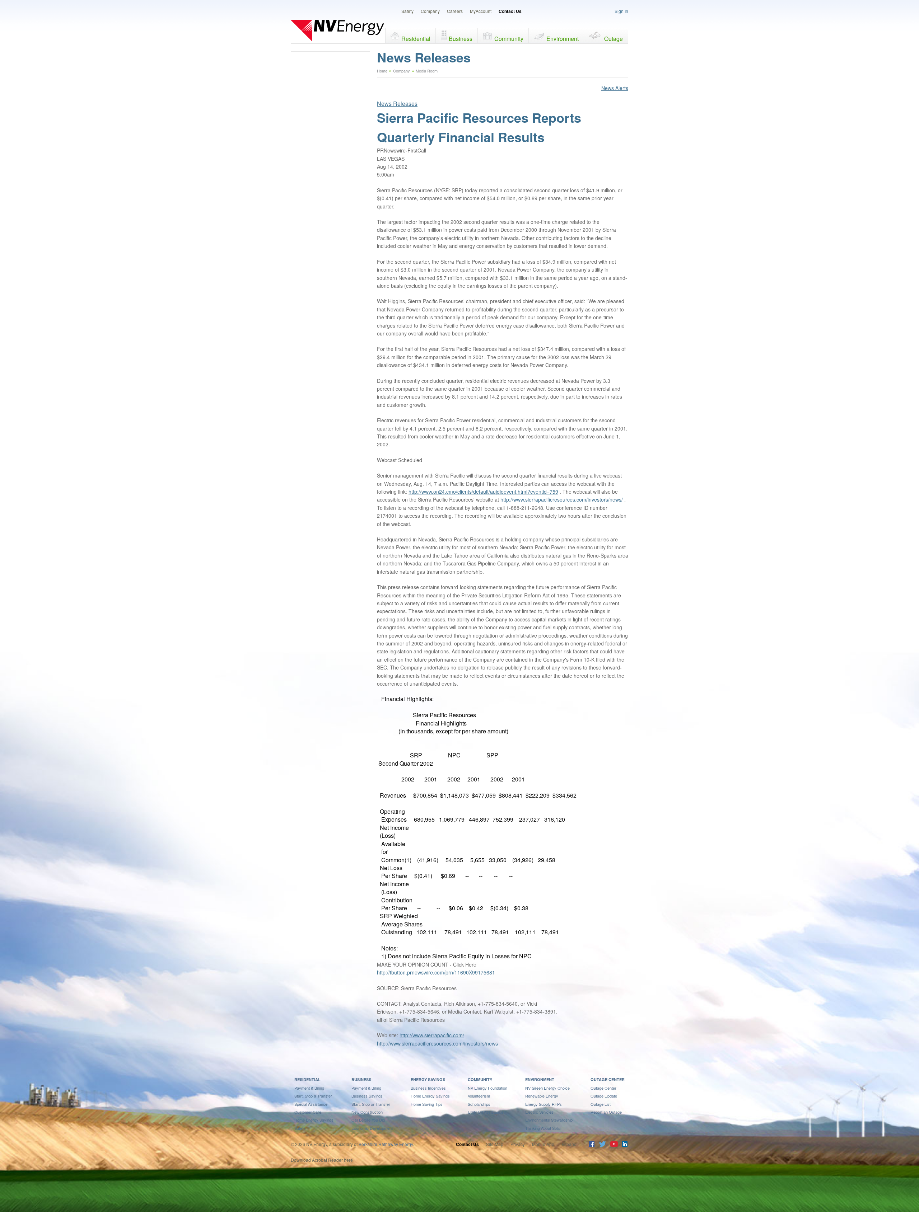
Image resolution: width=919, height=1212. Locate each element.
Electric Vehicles (539, 1112)
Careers (455, 11)
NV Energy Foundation (487, 1088)
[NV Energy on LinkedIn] (625, 1145)
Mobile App (543, 1144)
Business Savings (367, 1096)
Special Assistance (310, 1104)
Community (508, 38)
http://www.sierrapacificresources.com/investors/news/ (561, 499)
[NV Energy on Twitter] (602, 1145)
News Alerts (614, 87)
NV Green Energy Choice (547, 1088)
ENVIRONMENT (539, 1079)
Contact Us (510, 11)
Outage (613, 38)
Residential (415, 38)
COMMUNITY (480, 1079)
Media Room (427, 71)
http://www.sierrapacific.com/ (432, 1035)
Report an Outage (606, 1112)
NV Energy (337, 30)
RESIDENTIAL (307, 1079)
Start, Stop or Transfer (370, 1104)
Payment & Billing (309, 1088)
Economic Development (372, 1128)
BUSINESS (361, 1079)
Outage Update (604, 1096)
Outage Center (603, 1088)
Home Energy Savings (313, 1120)
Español (569, 1144)
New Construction (367, 1112)
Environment (562, 38)
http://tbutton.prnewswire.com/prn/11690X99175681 (436, 972)
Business (460, 38)
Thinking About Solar (543, 1128)
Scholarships (479, 1104)
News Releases (397, 103)
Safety (407, 11)
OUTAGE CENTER (608, 1079)
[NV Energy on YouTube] (614, 1145)
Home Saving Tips (427, 1104)
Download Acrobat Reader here (322, 1160)
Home (382, 71)
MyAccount (480, 11)
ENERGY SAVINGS (428, 1079)
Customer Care (307, 1112)
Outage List (601, 1104)
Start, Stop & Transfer (313, 1096)
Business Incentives (428, 1088)
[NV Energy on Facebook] (591, 1145)
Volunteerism (479, 1096)
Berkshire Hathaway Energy (386, 1144)
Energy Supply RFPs (543, 1104)
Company (430, 11)
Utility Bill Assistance (485, 1112)
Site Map (494, 1144)
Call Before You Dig (368, 1120)
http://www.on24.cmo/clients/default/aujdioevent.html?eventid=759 (483, 491)
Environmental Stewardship (549, 1120)
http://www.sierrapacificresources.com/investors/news (437, 1043)
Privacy (517, 1144)
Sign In (621, 11)
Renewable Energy (541, 1096)
